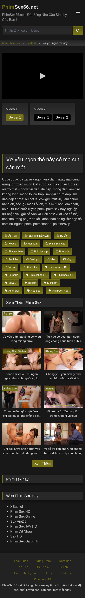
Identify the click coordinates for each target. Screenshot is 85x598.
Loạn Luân (21, 560)
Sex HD (16, 536)
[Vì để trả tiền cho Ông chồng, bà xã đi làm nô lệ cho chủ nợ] (63, 434)
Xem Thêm (42, 463)
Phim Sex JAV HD (23, 526)
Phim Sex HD (20, 511)
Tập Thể (22, 566)
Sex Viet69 (18, 521)
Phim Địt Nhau (21, 531)
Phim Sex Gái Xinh (24, 541)
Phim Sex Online (22, 516)
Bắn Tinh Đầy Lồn (26, 573)
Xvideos (65, 573)
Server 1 (15, 117)
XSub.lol (16, 506)
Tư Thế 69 (43, 566)
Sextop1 (31, 43)
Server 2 (62, 117)
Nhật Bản (65, 560)
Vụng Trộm (43, 560)
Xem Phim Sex (11, 43)
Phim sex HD (42, 579)
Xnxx (49, 573)
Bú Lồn (63, 566)
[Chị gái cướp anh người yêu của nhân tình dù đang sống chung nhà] (21, 434)
